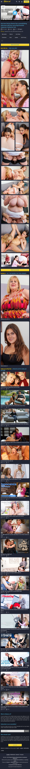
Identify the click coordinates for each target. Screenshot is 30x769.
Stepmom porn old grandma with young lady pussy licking (13, 405)
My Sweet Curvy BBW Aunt (6, 554)
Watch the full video (15, 44)
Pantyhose (4, 37)
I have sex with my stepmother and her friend (10, 387)
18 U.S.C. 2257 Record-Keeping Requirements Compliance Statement (15, 758)
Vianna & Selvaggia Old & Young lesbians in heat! (11, 479)
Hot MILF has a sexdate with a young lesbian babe (11, 591)
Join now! (15, 745)
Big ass (11, 34)
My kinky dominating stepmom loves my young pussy (12, 648)
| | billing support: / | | (15, 749)
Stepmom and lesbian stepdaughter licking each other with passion (15, 424)
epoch (18, 748)
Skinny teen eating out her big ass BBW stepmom (11, 572)
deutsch (17, 754)
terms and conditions (18, 759)
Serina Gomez (4, 365)
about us (2, 748)
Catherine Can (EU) (5, 319)
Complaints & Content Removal (15, 764)
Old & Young (23, 37)
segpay (21, 748)
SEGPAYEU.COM (14, 762)
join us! (26, 1)
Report (20, 29)
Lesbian (16, 37)
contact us (7, 748)
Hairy (10, 37)
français (21, 754)
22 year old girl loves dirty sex (7, 460)
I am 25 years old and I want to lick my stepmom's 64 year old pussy (15, 442)
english (8, 754)
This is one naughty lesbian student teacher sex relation (12, 516)
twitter (2, 750)
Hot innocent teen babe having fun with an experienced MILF (13, 497)
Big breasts (4, 34)
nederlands (12, 754)
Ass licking (18, 34)
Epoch (8, 762)
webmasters (26, 748)
